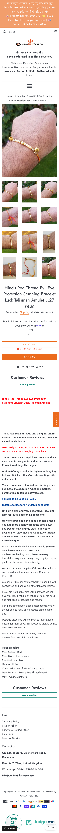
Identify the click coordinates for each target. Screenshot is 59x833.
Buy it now (29, 357)
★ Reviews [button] (56, 419)
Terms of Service (11, 738)
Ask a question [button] (27, 384)
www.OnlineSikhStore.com (32, 791)
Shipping (24, 312)
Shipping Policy (10, 721)
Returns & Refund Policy (15, 730)
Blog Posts (7, 734)
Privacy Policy (9, 726)
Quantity (29, 329)
